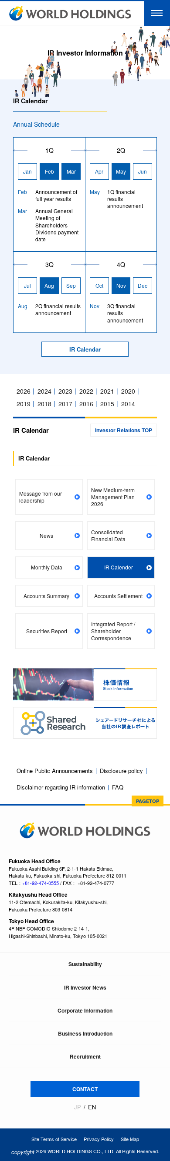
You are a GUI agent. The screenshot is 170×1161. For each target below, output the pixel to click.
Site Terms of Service (54, 1138)
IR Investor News (85, 987)
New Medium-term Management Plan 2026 (113, 496)
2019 (24, 403)
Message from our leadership (40, 497)
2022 (86, 391)
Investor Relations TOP (123, 430)
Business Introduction (85, 1033)
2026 (24, 391)
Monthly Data (46, 567)
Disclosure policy (121, 770)
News (46, 535)
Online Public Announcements (55, 770)
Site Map (130, 1138)
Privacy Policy (99, 1138)
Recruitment (85, 1056)
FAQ (117, 787)
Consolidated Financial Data (108, 535)
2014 (128, 403)
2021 (107, 391)
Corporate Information (85, 1010)
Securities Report (46, 631)
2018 (44, 403)
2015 (107, 403)
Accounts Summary (46, 595)
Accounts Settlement (118, 595)
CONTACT (85, 1089)
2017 (65, 403)
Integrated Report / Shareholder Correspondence (113, 630)
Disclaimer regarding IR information (61, 787)
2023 (65, 391)
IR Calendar (85, 349)
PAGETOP (147, 801)
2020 (128, 391)
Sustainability (85, 963)
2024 (44, 391)
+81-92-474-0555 (40, 882)
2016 (86, 403)
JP (77, 1107)
